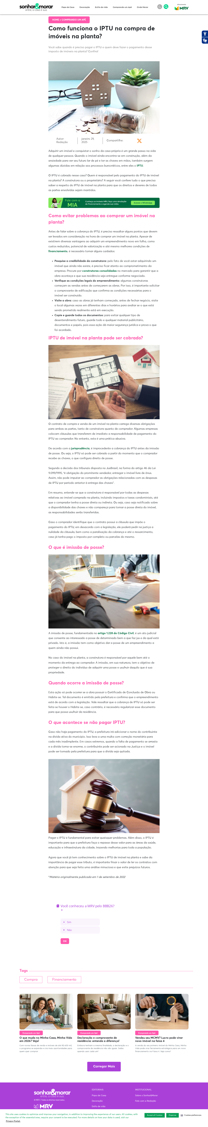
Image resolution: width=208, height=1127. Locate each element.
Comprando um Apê (122, 7)
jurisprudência (80, 448)
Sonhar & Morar (36, 5)
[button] (191, 1115)
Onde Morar (142, 7)
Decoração (84, 7)
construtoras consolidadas (99, 271)
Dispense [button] (172, 1115)
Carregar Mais (104, 1066)
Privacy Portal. (13, 1121)
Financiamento (64, 979)
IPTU (140, 165)
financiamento (57, 251)
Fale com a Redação (145, 1101)
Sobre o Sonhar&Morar (146, 1095)
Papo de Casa (68, 7)
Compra (31, 979)
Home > (57, 20)
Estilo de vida (101, 7)
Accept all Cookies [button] (154, 1115)
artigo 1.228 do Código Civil (116, 633)
